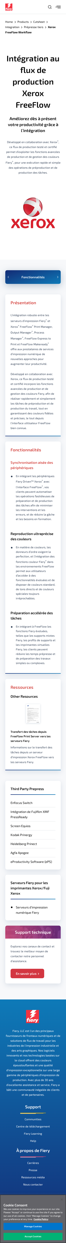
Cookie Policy (41, 1219)
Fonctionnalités (33, 277)
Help (33, 1140)
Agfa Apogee (20, 853)
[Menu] (58, 7)
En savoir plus (26, 973)
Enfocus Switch (21, 803)
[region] (33, 1219)
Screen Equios (20, 826)
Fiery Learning (33, 1133)
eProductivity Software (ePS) (31, 862)
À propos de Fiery (33, 1150)
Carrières (33, 1162)
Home (9, 21)
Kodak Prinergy (21, 835)
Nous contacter (33, 1184)
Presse (33, 1170)
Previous (8, 277)
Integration (12, 27)
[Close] (62, 1199)
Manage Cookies (33, 1226)
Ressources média (33, 1177)
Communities (33, 1119)
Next (57, 277)
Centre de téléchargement (33, 1126)
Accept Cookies (33, 1236)
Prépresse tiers (33, 27)
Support (33, 1106)
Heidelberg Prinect (24, 844)
